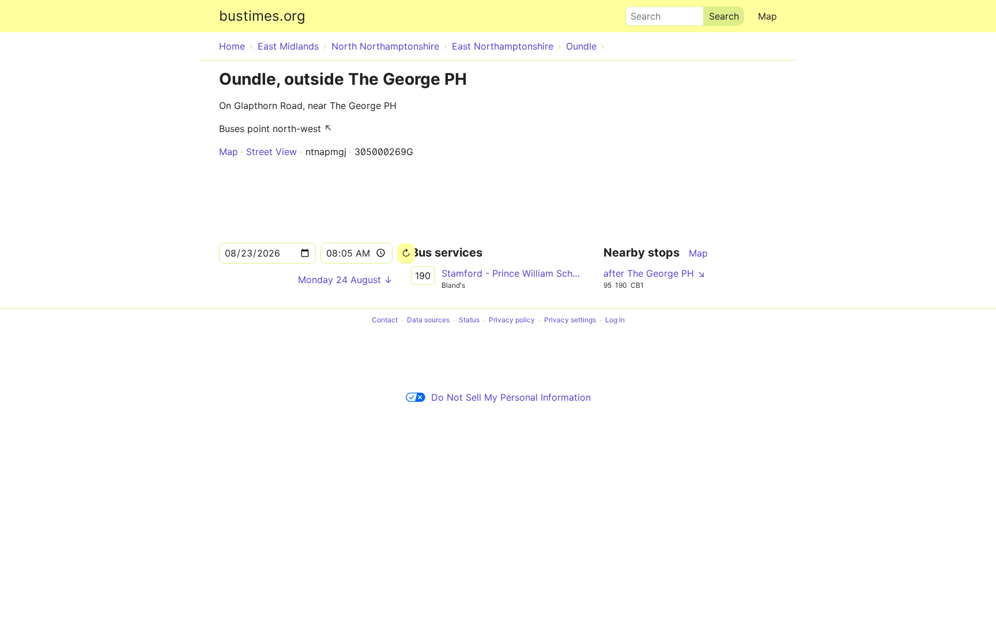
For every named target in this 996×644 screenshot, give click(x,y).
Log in (615, 320)
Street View (271, 151)
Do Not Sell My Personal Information (511, 397)
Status (469, 320)
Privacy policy (512, 320)
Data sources (428, 320)
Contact (385, 320)
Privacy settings (570, 320)
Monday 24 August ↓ (345, 279)
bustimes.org (262, 15)
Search (640, 13)
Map (767, 16)
